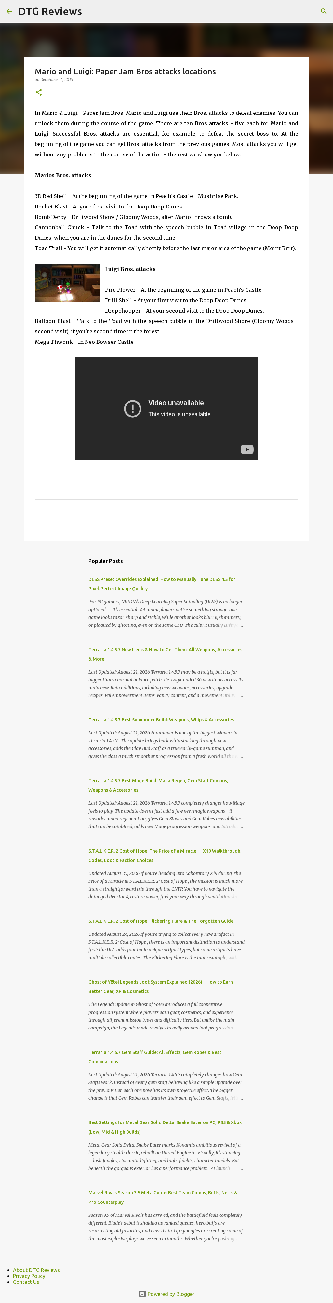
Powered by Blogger (170, 1294)
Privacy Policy (29, 1276)
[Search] (324, 11)
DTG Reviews (50, 11)
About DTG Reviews (36, 1270)
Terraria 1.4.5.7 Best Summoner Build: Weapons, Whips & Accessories (161, 719)
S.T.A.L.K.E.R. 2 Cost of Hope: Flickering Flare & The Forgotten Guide (160, 921)
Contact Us (26, 1282)
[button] (39, 92)
